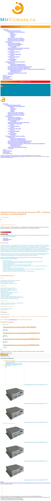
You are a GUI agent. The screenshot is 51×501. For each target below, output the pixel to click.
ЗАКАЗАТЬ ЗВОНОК (25, 81)
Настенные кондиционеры (16, 32)
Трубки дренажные (13, 56)
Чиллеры (10, 74)
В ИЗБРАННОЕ (4, 234)
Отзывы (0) (5, 240)
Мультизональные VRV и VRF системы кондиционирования (26, 69)
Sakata (12, 37)
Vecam (12, 55)
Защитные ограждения (15, 44)
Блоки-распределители (17, 64)
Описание (5, 238)
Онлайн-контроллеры (15, 49)
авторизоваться (13, 319)
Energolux (13, 34)
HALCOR (12, 60)
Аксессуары (8, 42)
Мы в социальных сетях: (6, 87)
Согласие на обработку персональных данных (12, 499)
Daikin (12, 33)
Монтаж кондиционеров (11, 363)
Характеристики (7, 239)
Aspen (12, 53)
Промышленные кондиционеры (15, 61)
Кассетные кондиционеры (16, 39)
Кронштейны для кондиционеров (18, 48)
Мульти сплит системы (15, 38)
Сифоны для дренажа (14, 54)
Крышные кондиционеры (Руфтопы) (19, 68)
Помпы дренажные (14, 51)
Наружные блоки (15, 71)
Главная (2, 155)
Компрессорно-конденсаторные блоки (20, 66)
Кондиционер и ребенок (11, 364)
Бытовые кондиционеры (13, 30)
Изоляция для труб (14, 45)
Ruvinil (12, 58)
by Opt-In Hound (6, 356)
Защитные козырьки (14, 43)
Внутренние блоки (16, 70)
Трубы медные (12, 59)
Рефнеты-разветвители (18, 65)
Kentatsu (22, 156)
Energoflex (13, 46)
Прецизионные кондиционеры (17, 73)
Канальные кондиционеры (16, 40)
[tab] (27, 238)
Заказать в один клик (5, 232)
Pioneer (12, 35)
